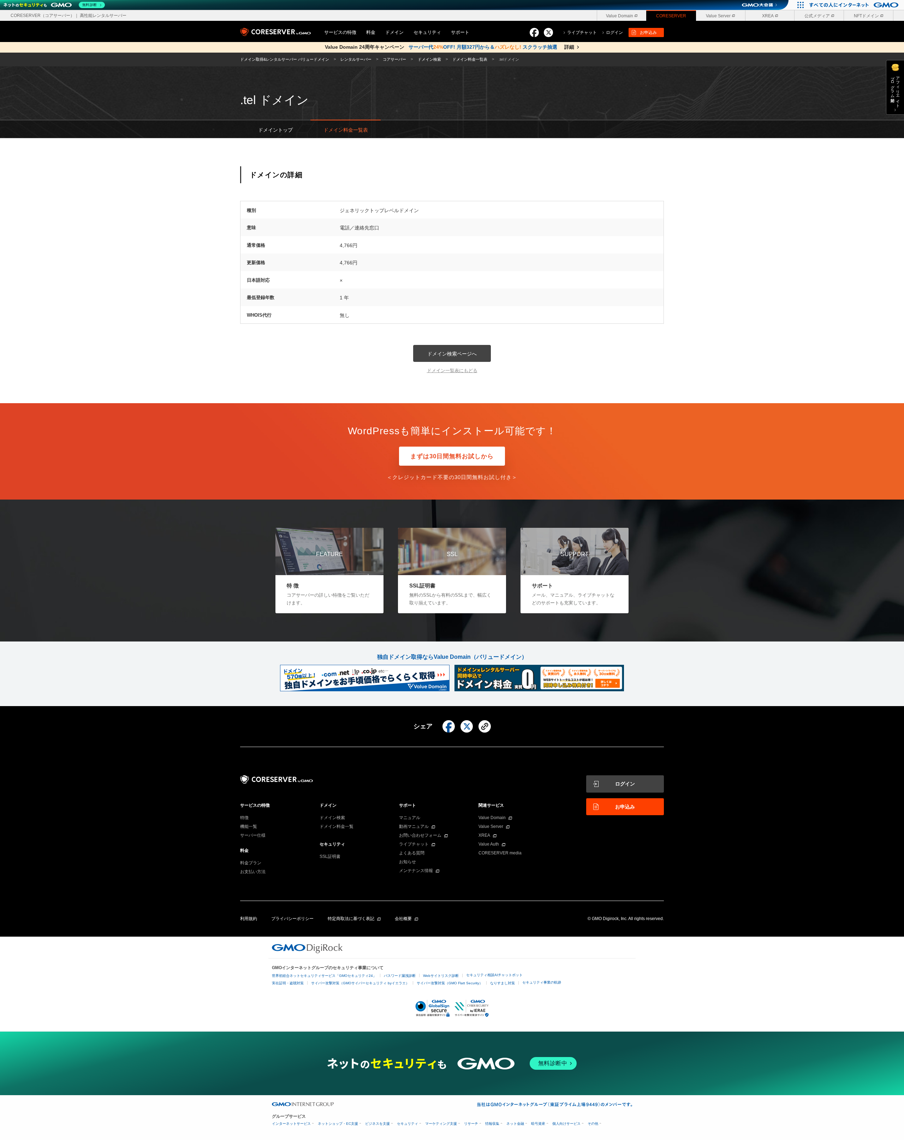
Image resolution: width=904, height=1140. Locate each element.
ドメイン (394, 32)
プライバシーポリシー (292, 918)
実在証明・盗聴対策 (288, 983)
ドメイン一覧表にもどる (452, 370)
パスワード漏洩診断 (400, 976)
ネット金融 (515, 1124)
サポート (460, 32)
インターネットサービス (291, 1124)
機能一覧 (248, 826)
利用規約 (248, 918)
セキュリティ (427, 32)
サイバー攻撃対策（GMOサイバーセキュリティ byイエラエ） (360, 983)
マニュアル (409, 817)
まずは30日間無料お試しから (452, 456)
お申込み (648, 32)
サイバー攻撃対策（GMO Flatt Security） (450, 983)
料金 (370, 32)
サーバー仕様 (253, 835)
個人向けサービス (566, 1124)
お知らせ (407, 861)
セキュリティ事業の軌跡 (541, 982)
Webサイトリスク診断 (441, 976)
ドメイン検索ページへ (452, 354)
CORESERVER (671, 15)
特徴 (244, 817)
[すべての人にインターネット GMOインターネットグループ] (854, 5)
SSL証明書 (330, 856)
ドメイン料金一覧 (336, 826)
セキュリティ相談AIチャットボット (494, 975)
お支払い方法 (253, 871)
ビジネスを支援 (377, 1124)
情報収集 (492, 1124)
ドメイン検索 (332, 817)
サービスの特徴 (340, 32)
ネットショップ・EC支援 (338, 1124)
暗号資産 (538, 1124)
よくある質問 (411, 852)
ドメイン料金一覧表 (345, 130)
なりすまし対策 (502, 983)
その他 (593, 1124)
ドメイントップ (275, 130)
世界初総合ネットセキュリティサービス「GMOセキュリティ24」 (324, 976)
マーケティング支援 (441, 1124)
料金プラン (250, 862)
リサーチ (471, 1124)
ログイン (625, 784)
